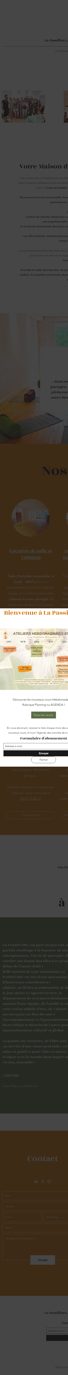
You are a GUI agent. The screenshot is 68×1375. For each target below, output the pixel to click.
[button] (43, 759)
